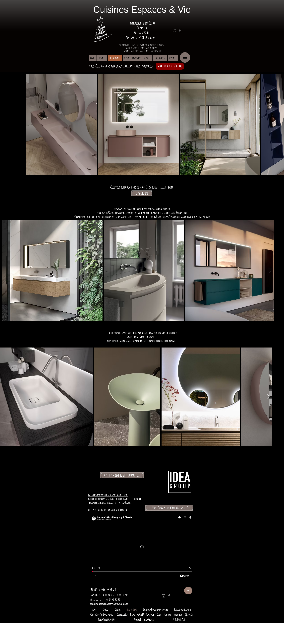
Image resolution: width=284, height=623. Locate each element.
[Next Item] (270, 271)
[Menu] (185, 57)
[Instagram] (174, 30)
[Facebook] (180, 30)
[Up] (188, 590)
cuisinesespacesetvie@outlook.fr (109, 603)
